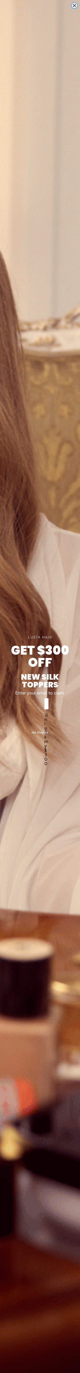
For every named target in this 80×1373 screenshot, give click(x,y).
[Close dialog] (74, 5)
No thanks (40, 732)
